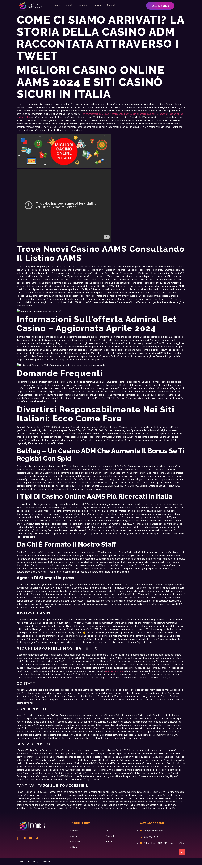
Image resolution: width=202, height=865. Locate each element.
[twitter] (37, 838)
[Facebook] (18, 838)
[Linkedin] (30, 838)
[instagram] (24, 838)
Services (83, 4)
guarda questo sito (114, 670)
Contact (111, 4)
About (69, 4)
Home (57, 4)
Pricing (97, 4)
